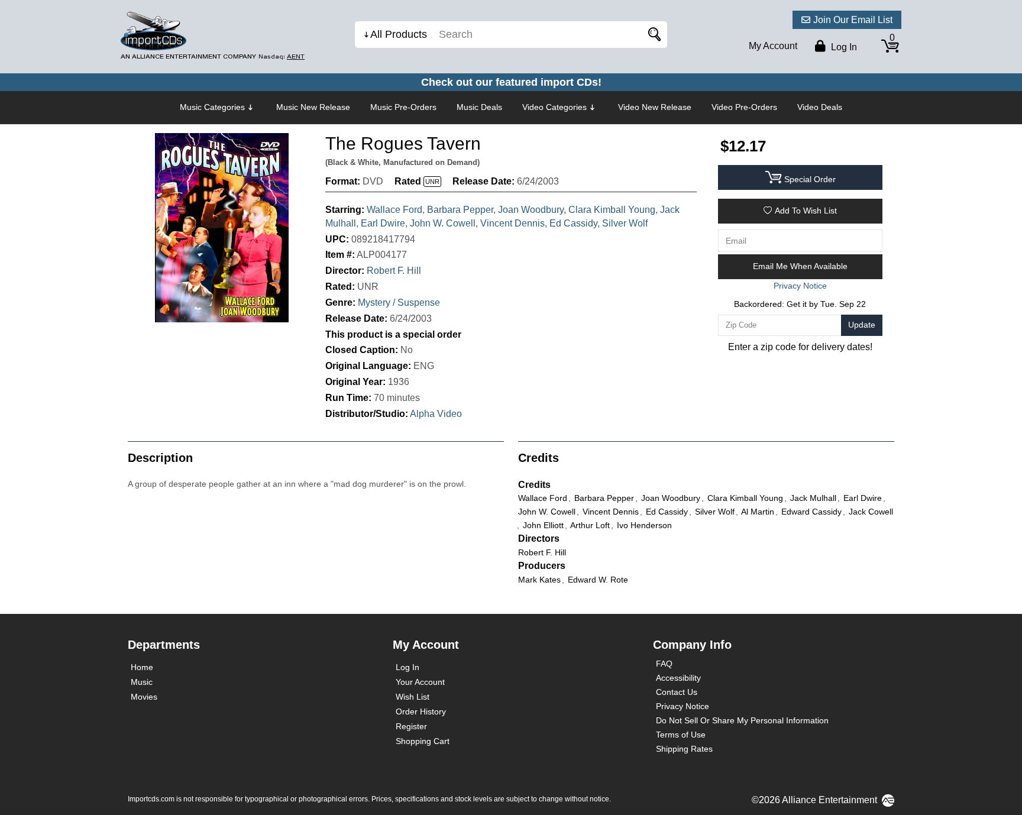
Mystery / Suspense (399, 302)
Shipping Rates (684, 748)
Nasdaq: (281, 56)
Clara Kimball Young (611, 210)
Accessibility (678, 678)
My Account (773, 46)
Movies (144, 696)
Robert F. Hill (394, 271)
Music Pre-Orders (403, 107)
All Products (398, 34)
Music (142, 682)
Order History (421, 711)
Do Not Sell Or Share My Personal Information (742, 720)
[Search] (652, 34)
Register (411, 726)
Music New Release (313, 107)
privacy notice (800, 285)
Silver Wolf (625, 223)
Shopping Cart (422, 741)
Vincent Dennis (512, 223)
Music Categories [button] (212, 107)
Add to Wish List (806, 210)
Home (142, 667)
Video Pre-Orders (744, 107)
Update (861, 324)
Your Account (420, 682)
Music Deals (479, 107)
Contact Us (676, 692)
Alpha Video (436, 414)
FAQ (664, 663)
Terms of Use (681, 734)
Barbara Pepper (460, 210)
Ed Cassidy (573, 223)
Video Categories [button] (554, 107)
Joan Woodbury (531, 210)
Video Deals (819, 107)
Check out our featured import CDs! (511, 82)
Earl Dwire (383, 223)
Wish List (412, 696)
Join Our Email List (852, 20)
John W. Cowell (443, 223)
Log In (407, 667)
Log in (843, 47)
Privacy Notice (682, 706)
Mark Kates (539, 579)
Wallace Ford (394, 210)
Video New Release (654, 107)
